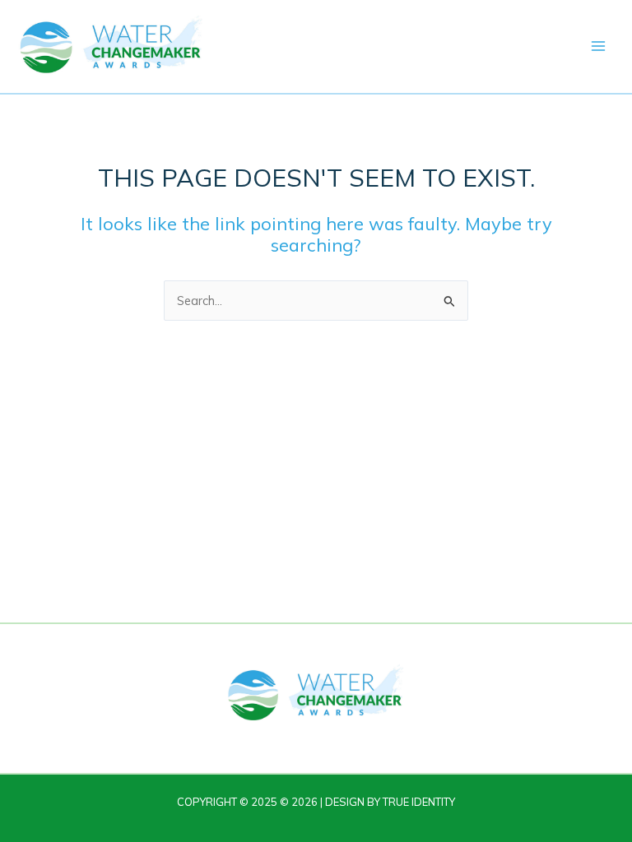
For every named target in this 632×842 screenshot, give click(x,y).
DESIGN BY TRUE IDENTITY (390, 801)
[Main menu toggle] (598, 46)
